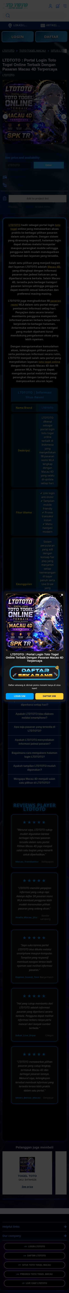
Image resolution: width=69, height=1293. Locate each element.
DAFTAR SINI (49, 696)
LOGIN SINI (19, 696)
